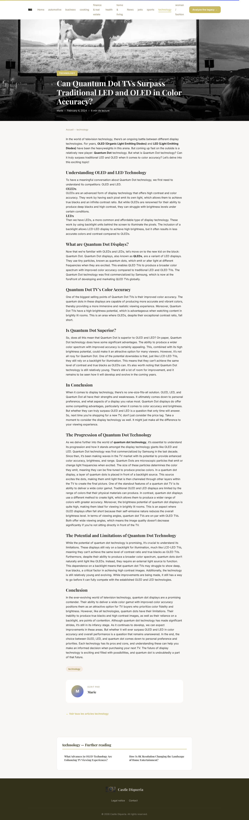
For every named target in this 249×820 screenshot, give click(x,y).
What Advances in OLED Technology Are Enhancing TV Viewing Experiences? (88, 758)
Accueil (70, 129)
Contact (133, 800)
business (70, 9)
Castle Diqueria (130, 789)
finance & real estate (97, 10)
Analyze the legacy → (204, 9)
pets (140, 9)
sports (150, 9)
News (130, 9)
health (109, 9)
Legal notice (118, 800)
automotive (54, 9)
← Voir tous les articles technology (87, 713)
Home (40, 9)
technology (164, 9)
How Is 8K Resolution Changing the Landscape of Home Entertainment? (156, 758)
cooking (84, 9)
